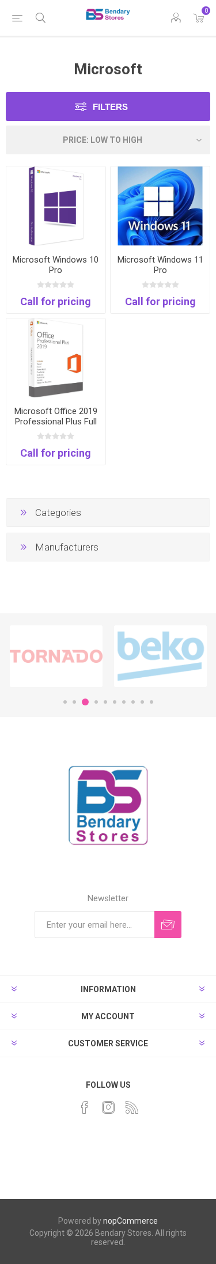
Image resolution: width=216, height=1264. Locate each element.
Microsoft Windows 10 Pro (55, 265)
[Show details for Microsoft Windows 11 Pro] (160, 206)
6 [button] (114, 702)
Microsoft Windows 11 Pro (160, 265)
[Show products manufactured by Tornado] (56, 655)
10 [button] (151, 702)
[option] (56, 655)
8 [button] (133, 702)
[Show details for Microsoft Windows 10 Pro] (55, 206)
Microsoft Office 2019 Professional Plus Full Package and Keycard (55, 421)
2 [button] (74, 702)
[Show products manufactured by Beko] (160, 655)
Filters (110, 107)
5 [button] (105, 702)
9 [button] (142, 702)
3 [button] (85, 702)
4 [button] (96, 702)
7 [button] (124, 702)
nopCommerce (130, 1220)
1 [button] (65, 702)
